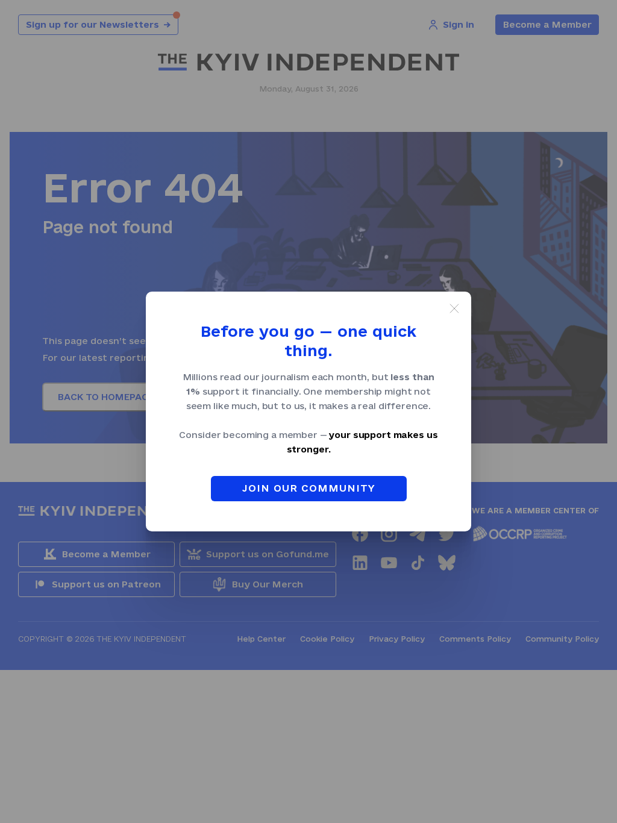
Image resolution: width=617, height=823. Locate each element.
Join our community (308, 488)
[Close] (454, 308)
